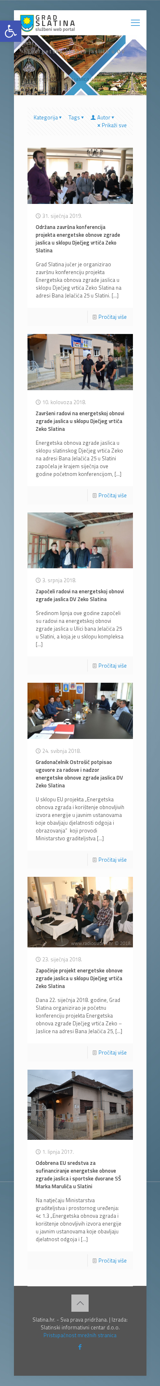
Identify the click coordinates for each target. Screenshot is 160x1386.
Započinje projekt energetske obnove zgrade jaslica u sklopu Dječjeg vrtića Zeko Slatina (79, 978)
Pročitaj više (112, 317)
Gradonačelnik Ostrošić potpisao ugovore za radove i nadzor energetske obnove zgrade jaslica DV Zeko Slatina (79, 773)
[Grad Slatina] (47, 22)
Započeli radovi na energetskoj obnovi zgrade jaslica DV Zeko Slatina (80, 595)
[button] (10, 31)
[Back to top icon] (80, 1303)
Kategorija (46, 117)
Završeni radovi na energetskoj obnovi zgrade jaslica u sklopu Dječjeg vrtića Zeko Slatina (80, 421)
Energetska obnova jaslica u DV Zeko (70, 79)
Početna (37, 71)
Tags (74, 117)
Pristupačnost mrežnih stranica (80, 1335)
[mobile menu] (135, 23)
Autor (103, 117)
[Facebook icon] (80, 1347)
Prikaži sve (114, 125)
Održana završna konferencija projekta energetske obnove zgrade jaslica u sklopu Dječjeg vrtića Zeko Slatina (78, 238)
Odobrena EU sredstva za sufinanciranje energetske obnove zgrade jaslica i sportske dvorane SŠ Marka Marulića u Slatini (78, 1174)
